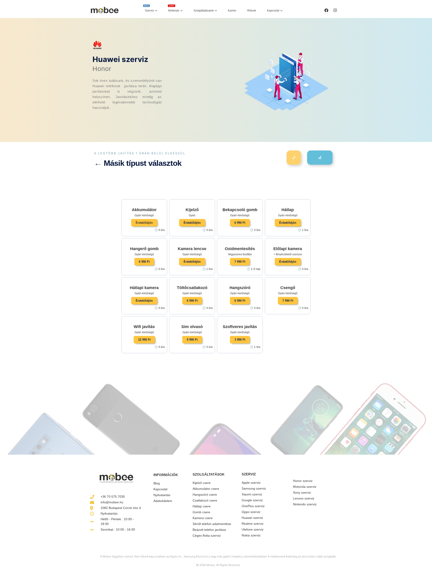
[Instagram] (335, 10)
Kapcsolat (273, 10)
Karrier (232, 10)
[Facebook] (326, 10)
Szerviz (149, 9)
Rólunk (251, 10)
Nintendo (173, 9)
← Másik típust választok (137, 163)
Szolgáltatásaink (204, 10)
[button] (144, 222)
